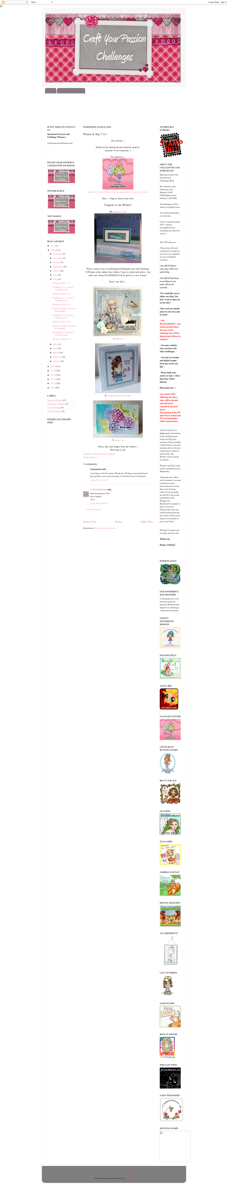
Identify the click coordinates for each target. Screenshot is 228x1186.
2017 (53, 245)
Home (51, 90)
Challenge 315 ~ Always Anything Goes (63, 333)
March (56, 352)
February (57, 356)
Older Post (147, 522)
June (55, 279)
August (56, 270)
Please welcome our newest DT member (64, 327)
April (55, 348)
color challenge (53, 407)
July (55, 275)
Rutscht (119, 338)
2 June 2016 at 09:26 (99, 503)
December (58, 253)
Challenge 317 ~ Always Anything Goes (63, 299)
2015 (53, 366)
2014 (53, 370)
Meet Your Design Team (71, 90)
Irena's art (119, 440)
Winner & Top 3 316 (61, 293)
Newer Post (89, 522)
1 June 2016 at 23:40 (99, 480)
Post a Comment (94, 509)
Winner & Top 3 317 (61, 283)
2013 (53, 375)
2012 (53, 379)
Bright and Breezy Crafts (119, 395)
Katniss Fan (120, 211)
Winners (93, 457)
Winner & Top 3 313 (61, 339)
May (55, 344)
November (58, 258)
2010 (53, 387)
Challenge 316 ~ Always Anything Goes (63, 316)
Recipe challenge (54, 400)
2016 (53, 250)
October (57, 262)
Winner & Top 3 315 (61, 304)
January (56, 361)
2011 (53, 383)
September (58, 266)
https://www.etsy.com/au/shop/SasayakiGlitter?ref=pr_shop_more (118, 191)
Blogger (129, 1178)
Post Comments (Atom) (105, 528)
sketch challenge (54, 411)
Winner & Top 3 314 (61, 321)
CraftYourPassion (98, 489)
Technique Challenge (56, 403)
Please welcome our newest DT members (64, 309)
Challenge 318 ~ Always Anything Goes (63, 288)
